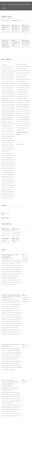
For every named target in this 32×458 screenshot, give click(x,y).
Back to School (8, 380)
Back (20, 20)
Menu (4, 8)
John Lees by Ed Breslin (11, 344)
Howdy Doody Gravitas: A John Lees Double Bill (11, 295)
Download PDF (20, 144)
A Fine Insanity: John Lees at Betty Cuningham (10, 256)
